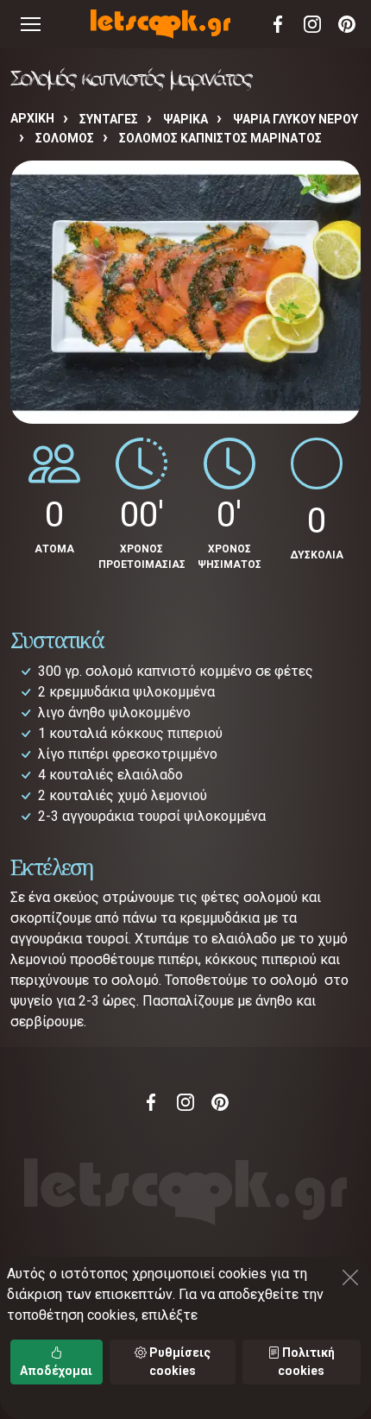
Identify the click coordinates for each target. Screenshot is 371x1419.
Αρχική (32, 118)
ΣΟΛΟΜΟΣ (64, 138)
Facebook (278, 24)
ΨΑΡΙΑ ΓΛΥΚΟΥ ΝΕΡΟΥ (295, 119)
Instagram (312, 24)
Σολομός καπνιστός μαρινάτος (220, 138)
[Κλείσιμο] (350, 1277)
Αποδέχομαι (56, 1371)
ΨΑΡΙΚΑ (185, 119)
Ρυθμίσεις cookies (179, 1362)
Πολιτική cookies (306, 1362)
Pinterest (347, 24)
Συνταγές (108, 119)
